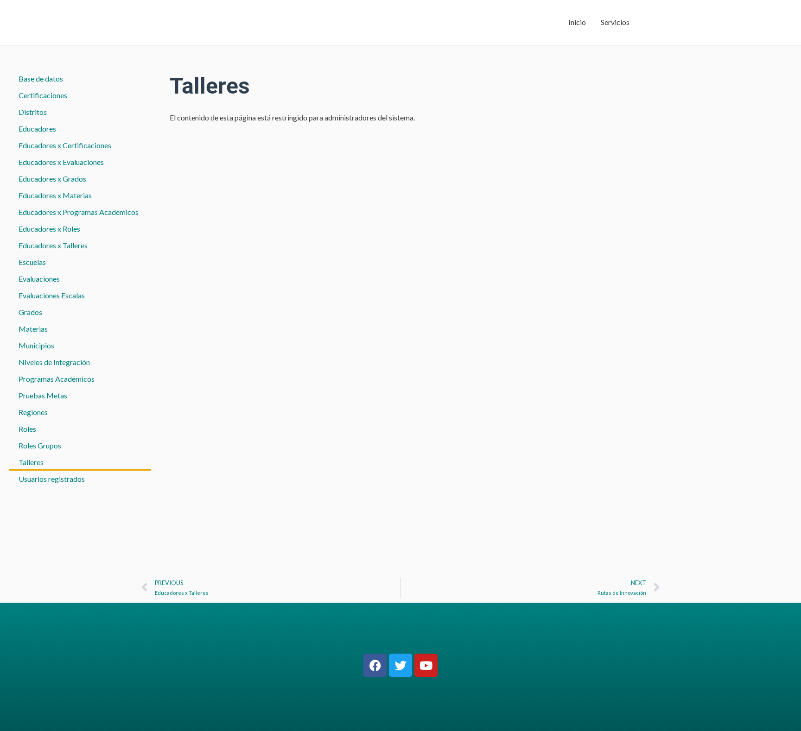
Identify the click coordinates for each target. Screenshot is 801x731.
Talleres (31, 462)
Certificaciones (43, 95)
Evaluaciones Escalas (52, 295)
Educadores (37, 128)
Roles (27, 428)
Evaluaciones (39, 278)
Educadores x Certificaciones (65, 145)
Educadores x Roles (49, 228)
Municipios (36, 345)
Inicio (577, 22)
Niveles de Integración (54, 362)
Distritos (33, 111)
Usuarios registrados (52, 478)
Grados (30, 312)
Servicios (615, 22)
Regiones (33, 412)
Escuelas (32, 262)
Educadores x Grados (52, 178)
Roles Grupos (40, 445)
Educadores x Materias (55, 195)
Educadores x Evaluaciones (61, 162)
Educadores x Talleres (53, 245)
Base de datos (41, 78)
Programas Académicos (57, 378)
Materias (33, 328)
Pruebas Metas (43, 395)
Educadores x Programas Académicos (79, 212)
